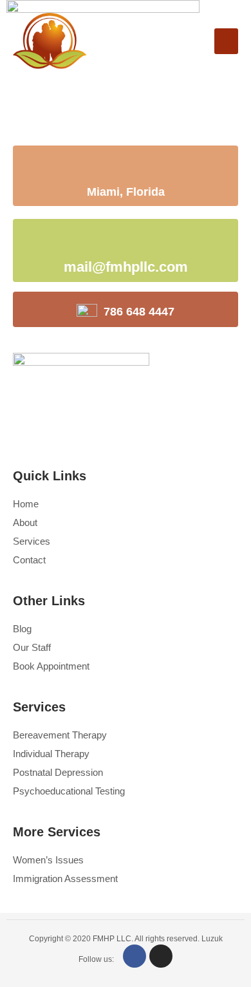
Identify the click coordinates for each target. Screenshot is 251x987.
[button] (226, 41)
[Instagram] (160, 956)
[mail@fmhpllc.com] (75, 242)
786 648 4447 (139, 311)
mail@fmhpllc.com (126, 267)
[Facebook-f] (134, 956)
